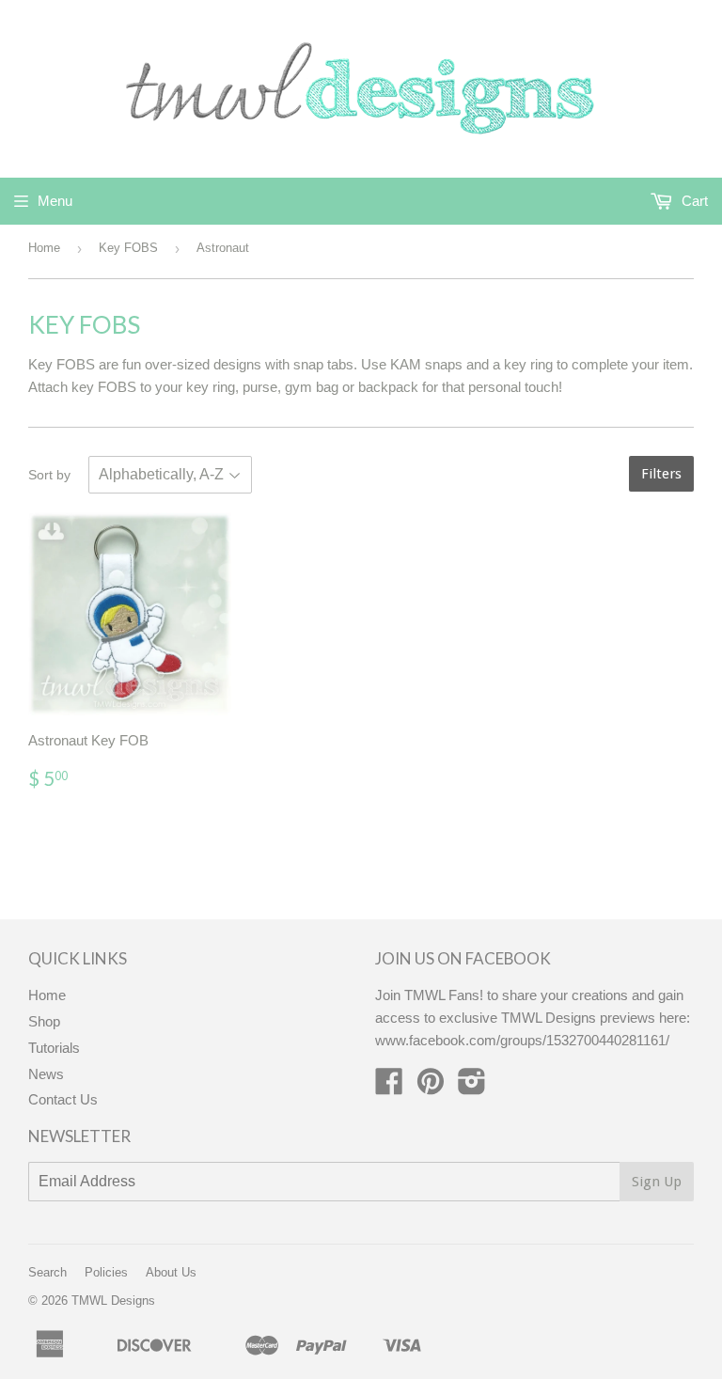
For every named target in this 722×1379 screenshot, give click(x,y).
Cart (693, 201)
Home (44, 248)
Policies (106, 1272)
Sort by (49, 474)
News (46, 1074)
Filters (661, 473)
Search (47, 1272)
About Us (171, 1272)
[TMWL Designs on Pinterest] (430, 1087)
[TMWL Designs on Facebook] (389, 1087)
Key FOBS (128, 248)
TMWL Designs (113, 1300)
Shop (44, 1021)
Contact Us (63, 1099)
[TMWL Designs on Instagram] (472, 1087)
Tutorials (54, 1048)
